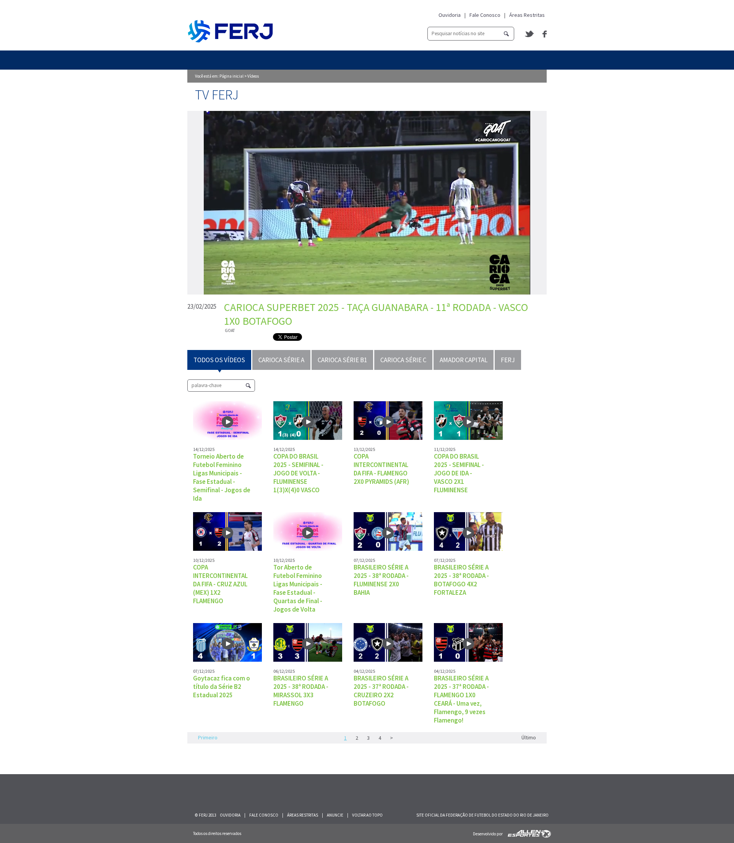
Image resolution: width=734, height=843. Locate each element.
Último (528, 737)
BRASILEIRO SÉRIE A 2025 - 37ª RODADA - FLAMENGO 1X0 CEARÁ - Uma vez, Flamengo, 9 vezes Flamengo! (461, 699)
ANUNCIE (335, 815)
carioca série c (403, 360)
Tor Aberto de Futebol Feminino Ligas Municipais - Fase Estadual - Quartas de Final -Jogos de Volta (297, 588)
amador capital (463, 360)
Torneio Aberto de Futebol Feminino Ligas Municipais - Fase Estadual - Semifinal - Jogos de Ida (221, 477)
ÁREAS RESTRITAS (302, 815)
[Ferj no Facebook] (544, 34)
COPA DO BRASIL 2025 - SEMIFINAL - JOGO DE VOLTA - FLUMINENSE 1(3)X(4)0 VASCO (298, 473)
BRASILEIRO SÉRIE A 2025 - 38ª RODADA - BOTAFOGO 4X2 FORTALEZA (461, 580)
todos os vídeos (219, 360)
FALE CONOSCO (263, 815)
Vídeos (253, 76)
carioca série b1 (342, 360)
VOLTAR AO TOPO (367, 815)
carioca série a (281, 360)
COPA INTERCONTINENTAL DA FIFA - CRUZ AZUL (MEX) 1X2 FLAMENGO (220, 584)
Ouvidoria (449, 14)
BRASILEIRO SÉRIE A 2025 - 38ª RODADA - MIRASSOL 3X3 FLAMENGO (300, 691)
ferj (508, 360)
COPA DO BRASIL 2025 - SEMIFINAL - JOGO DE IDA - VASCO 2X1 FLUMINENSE (459, 473)
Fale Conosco (484, 14)
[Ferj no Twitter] (530, 34)
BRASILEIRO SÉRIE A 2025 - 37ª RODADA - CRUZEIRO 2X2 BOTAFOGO (381, 691)
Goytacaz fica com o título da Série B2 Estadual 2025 (221, 686)
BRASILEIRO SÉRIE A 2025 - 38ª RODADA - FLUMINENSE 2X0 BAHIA (381, 580)
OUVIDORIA (230, 815)
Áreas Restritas (527, 14)
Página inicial (231, 76)
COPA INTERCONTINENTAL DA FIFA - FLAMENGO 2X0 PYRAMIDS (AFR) (381, 469)
